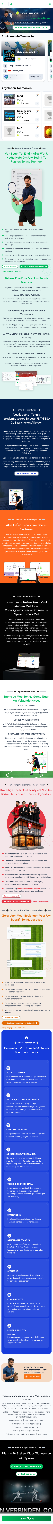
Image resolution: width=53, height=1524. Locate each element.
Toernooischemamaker (34, 1420)
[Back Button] (3, 4)
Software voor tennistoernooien (26, 1431)
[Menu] (49, 3)
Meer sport (42, 1434)
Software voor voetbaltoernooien (25, 1427)
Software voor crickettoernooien (25, 1424)
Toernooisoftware (15, 1420)
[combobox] (25, 4)
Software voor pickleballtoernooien (20, 1434)
